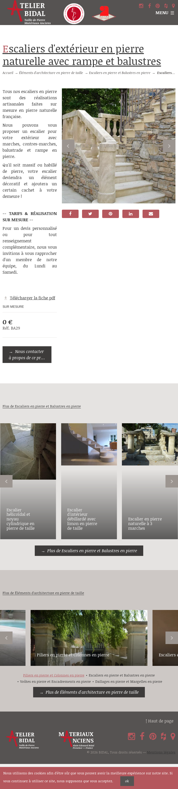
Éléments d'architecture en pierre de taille (51, 73)
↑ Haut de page (159, 721)
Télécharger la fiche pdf (32, 298)
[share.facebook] (70, 214)
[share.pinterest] (110, 214)
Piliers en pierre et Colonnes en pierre (73, 655)
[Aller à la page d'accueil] (30, 12)
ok (127, 781)
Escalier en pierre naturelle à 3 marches (145, 523)
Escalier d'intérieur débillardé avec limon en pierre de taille (82, 519)
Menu (162, 12)
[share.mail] (151, 214)
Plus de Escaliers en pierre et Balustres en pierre (92, 550)
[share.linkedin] (130, 214)
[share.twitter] (90, 214)
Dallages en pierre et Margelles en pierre (128, 681)
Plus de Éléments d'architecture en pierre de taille (92, 692)
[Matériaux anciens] (84, 739)
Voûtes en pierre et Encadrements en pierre (55, 681)
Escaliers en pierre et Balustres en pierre (119, 73)
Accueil (8, 73)
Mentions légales (161, 752)
